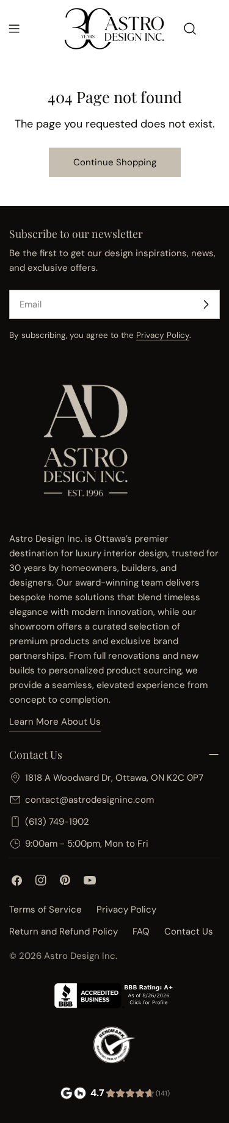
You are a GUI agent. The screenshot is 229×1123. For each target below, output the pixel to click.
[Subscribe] (206, 304)
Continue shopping (114, 162)
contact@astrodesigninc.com (89, 800)
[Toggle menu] (14, 28)
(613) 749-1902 (57, 822)
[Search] (190, 28)
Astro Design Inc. (80, 956)
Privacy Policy (162, 335)
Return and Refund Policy (63, 931)
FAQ (141, 931)
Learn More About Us (55, 722)
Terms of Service (45, 909)
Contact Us (188, 931)
